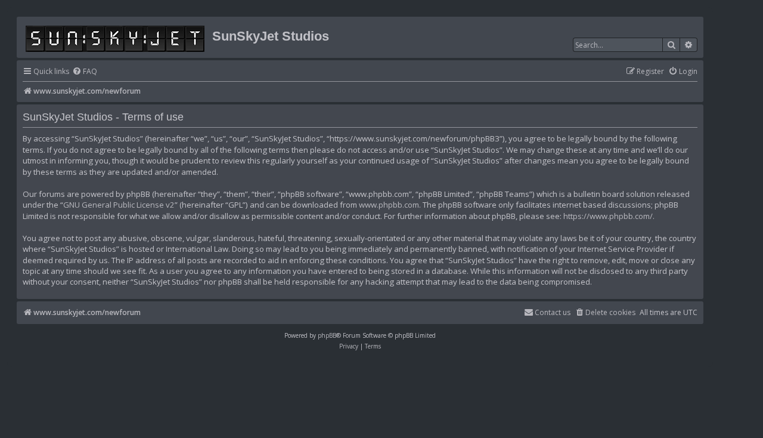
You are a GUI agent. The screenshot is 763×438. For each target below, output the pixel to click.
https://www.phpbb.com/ (608, 216)
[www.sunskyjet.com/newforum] (116, 37)
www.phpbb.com (389, 204)
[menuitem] (84, 72)
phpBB (327, 335)
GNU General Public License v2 (119, 204)
